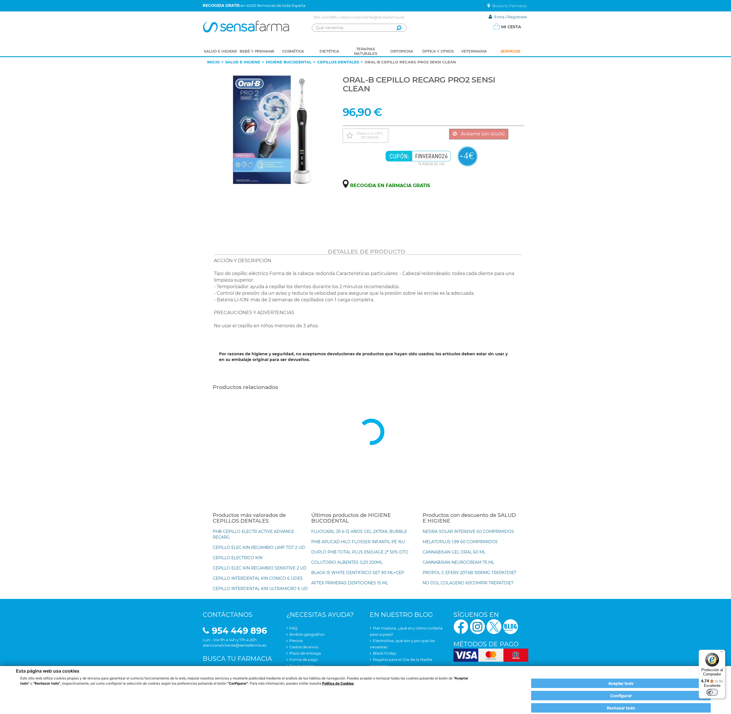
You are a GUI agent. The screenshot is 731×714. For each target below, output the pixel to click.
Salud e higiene (242, 62)
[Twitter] (494, 626)
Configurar (621, 695)
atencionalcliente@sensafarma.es (372, 17)
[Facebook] (460, 626)
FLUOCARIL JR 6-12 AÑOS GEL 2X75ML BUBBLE (359, 531)
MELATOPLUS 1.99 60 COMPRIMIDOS (460, 541)
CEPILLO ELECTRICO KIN (237, 557)
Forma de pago (303, 659)
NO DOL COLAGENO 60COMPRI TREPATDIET (468, 582)
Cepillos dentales (338, 62)
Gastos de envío (303, 647)
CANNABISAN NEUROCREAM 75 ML (458, 562)
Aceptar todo (621, 683)
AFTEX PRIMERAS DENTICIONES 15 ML (349, 582)
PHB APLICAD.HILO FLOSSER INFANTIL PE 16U (358, 541)
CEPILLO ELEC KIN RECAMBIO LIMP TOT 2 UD (259, 547)
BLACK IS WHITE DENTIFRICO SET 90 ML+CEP (357, 572)
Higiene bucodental (289, 62)
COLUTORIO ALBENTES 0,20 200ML (347, 562)
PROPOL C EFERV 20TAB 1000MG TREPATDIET (469, 572)
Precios (296, 640)
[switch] (712, 692)
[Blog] (510, 626)
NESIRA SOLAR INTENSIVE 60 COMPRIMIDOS (468, 531)
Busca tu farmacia (237, 659)
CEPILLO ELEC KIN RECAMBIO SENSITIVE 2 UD (260, 568)
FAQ (293, 628)
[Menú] (721, 653)
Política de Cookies (338, 683)
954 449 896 (325, 17)
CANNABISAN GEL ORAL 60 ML (454, 552)
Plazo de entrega (305, 653)
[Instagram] (477, 626)
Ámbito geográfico (306, 634)
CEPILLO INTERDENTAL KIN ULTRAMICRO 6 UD (260, 588)
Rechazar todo (621, 707)
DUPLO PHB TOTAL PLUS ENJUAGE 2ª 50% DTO (359, 552)
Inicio (213, 62)
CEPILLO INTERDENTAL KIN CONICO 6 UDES (258, 578)
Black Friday (384, 653)
